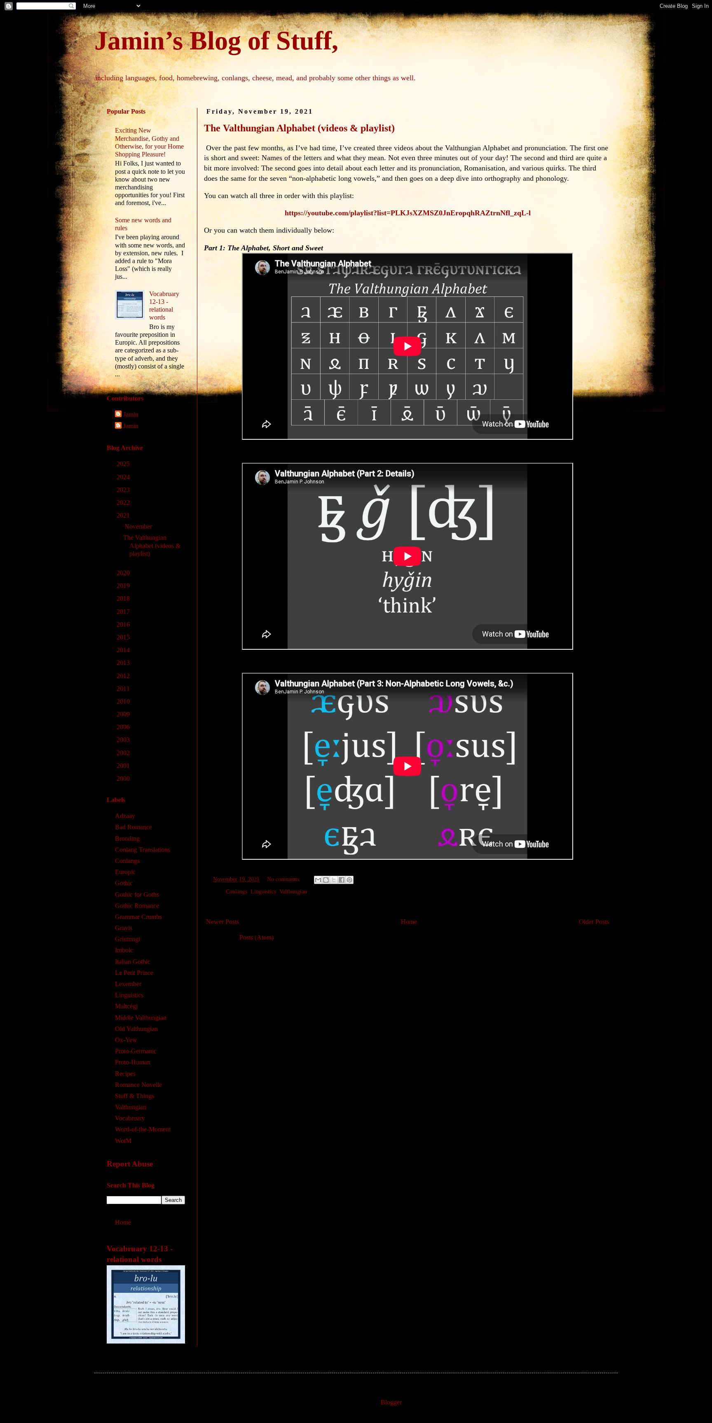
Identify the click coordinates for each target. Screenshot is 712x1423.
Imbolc (124, 950)
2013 (124, 662)
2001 (124, 765)
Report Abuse (130, 1163)
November (139, 526)
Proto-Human (132, 1062)
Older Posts (594, 921)
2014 (124, 649)
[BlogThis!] (326, 880)
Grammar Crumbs (138, 916)
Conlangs (236, 891)
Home (409, 921)
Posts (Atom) (256, 937)
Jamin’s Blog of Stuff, (216, 40)
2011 (124, 688)
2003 (124, 739)
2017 (124, 611)
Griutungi (127, 938)
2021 (124, 515)
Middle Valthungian (140, 1017)
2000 (124, 778)
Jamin (130, 414)
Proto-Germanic (136, 1050)
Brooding (127, 838)
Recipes (125, 1073)
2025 (124, 463)
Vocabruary (130, 1118)
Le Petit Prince (134, 972)
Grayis (123, 927)
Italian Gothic (132, 961)
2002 (124, 752)
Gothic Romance (137, 905)
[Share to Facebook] (341, 880)
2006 (124, 726)
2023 (124, 489)
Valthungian (293, 891)
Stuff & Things (134, 1095)
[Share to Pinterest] (349, 880)
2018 (124, 598)
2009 (124, 714)
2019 (124, 585)
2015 (124, 637)
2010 (124, 701)
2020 (124, 572)
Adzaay (125, 815)
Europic (125, 871)
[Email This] (318, 880)
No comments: (284, 879)
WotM (123, 1140)
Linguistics (263, 891)
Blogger (391, 1402)
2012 (124, 675)
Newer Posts (222, 921)
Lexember (128, 983)
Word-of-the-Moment (143, 1129)
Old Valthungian (136, 1028)
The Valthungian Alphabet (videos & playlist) (299, 128)
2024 (124, 477)
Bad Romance (133, 826)
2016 (124, 624)
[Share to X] (334, 880)
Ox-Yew (126, 1039)
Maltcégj (126, 1006)
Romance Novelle (138, 1084)
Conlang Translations (142, 849)
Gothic (124, 882)
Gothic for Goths (137, 894)
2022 (124, 502)
